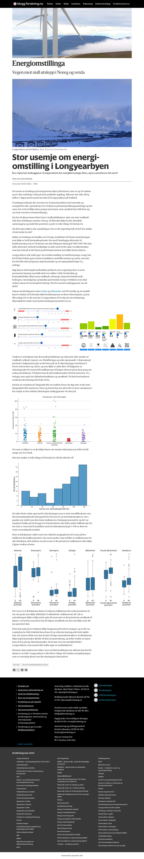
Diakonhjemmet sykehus (26, 768)
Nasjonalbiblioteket (64, 776)
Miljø (66, 4)
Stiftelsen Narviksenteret (107, 795)
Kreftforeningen (22, 823)
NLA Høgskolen (63, 758)
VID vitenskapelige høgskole (108, 842)
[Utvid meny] (13, 12)
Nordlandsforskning (64, 806)
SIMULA (101, 773)
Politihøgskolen (104, 758)
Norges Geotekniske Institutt (67, 809)
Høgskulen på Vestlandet (26, 811)
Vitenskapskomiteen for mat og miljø (111, 845)
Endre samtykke (25, 744)
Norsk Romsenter (63, 831)
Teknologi (88, 4)
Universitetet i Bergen (106, 817)
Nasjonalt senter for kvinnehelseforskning (72, 791)
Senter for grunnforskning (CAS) (110, 780)
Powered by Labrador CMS (72, 856)
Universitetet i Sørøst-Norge (108, 830)
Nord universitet (63, 803)
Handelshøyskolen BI (24, 795)
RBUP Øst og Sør (104, 765)
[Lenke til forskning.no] (27, 2)
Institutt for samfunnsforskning (28, 817)
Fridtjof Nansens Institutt (26, 792)
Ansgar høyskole (23, 758)
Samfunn (75, 4)
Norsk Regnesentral (64, 828)
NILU (18, 847)
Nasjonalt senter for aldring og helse (70, 785)
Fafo (18, 777)
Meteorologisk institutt (25, 832)
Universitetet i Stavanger (107, 826)
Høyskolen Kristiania (24, 814)
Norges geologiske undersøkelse (69, 819)
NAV (18, 835)
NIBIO (19, 838)
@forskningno (105, 685)
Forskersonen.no (121, 4)
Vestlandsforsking (105, 836)
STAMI (100, 788)
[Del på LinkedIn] (22, 670)
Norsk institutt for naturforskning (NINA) (72, 838)
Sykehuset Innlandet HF (107, 801)
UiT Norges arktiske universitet (109, 811)
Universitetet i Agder (105, 814)
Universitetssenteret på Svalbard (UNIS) (112, 833)
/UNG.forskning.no (107, 695)
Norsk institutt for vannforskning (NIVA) (72, 841)
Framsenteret (21, 788)
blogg (16, 665)
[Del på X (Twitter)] (18, 670)
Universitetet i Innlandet (107, 820)
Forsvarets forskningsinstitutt (27, 785)
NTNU (59, 773)
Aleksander (55, 291)
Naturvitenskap (103, 4)
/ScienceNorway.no (107, 700)
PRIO (100, 762)
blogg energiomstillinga (35, 665)
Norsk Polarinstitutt (64, 825)
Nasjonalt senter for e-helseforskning (71, 788)
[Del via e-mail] (26, 670)
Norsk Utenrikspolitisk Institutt (68, 834)
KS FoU (19, 820)
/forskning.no (105, 690)
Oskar (44, 291)
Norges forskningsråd (65, 816)
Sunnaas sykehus (104, 798)
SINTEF (101, 777)
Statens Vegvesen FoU (106, 792)
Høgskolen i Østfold (24, 804)
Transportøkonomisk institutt (109, 807)
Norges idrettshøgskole (66, 822)
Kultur (50, 4)
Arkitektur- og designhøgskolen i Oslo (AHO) (33, 762)
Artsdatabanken (22, 765)
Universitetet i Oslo (105, 823)
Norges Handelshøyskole (66, 812)
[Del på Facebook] (14, 670)
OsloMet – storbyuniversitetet (68, 844)
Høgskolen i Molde (23, 801)
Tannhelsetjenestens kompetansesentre (112, 804)
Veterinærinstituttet (105, 839)
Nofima (60, 800)
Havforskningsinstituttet (26, 798)
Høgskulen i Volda (23, 807)
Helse (58, 4)
